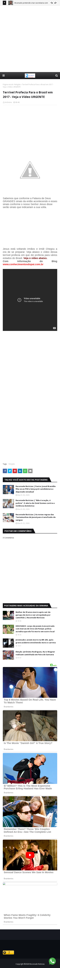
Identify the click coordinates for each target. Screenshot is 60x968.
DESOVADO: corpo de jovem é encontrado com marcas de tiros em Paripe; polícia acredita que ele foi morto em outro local (35, 629)
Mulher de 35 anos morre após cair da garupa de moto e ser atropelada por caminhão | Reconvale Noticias (33, 615)
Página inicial (8, 84)
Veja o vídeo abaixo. (35, 258)
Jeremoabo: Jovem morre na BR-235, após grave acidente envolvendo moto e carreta (36, 641)
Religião (17, 84)
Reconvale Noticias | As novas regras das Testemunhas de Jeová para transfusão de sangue (36, 517)
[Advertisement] (30, 39)
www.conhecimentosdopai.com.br (23, 264)
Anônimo (8, 102)
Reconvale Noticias (37, 964)
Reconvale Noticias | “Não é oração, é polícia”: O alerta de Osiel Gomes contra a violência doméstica (35, 503)
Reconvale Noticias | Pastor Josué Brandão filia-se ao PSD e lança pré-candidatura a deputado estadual (36, 489)
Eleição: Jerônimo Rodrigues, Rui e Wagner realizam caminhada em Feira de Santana (35, 653)
